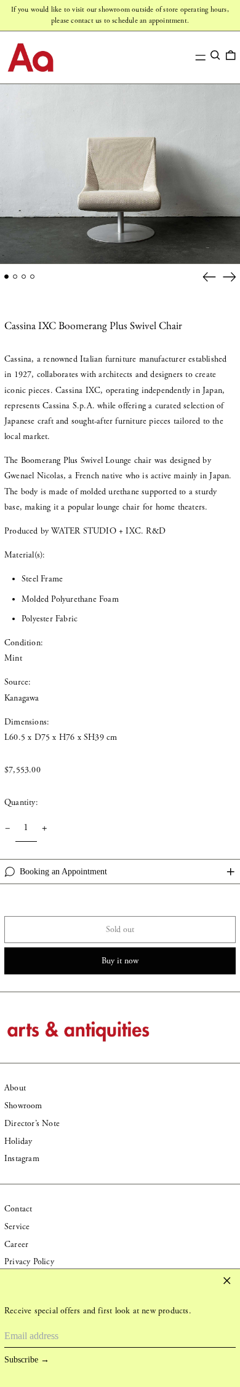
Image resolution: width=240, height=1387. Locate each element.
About (15, 1088)
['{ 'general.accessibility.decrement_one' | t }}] (7, 828)
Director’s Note (32, 1123)
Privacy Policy (29, 1261)
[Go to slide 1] (6, 276)
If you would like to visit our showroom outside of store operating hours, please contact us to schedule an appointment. (120, 15)
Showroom (23, 1105)
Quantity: (21, 802)
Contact (18, 1208)
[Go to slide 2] (15, 276)
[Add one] (44, 828)
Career (16, 1244)
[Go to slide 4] (32, 276)
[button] (215, 55)
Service (17, 1226)
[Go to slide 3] (24, 276)
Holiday (18, 1141)
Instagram (21, 1158)
